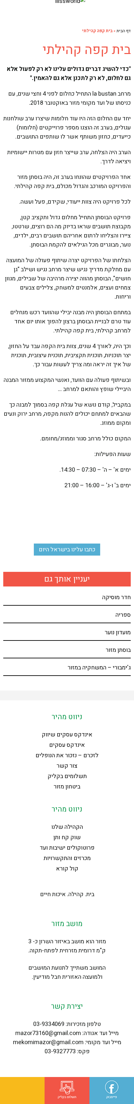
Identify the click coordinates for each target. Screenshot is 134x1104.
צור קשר (67, 765)
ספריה (123, 615)
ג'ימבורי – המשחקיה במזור (99, 667)
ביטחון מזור (67, 786)
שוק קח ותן (67, 837)
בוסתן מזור (118, 650)
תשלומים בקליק (67, 776)
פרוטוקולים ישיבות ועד (67, 847)
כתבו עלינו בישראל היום (67, 549)
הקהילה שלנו (67, 827)
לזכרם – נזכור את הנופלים (67, 755)
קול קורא (67, 868)
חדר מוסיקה (116, 597)
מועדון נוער (118, 632)
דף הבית (123, 31)
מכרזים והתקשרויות (67, 858)
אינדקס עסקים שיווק (67, 734)
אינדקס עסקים (67, 745)
